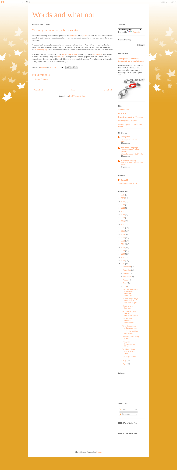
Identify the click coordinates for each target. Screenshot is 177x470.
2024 (123, 201)
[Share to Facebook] (74, 67)
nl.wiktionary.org (41, 50)
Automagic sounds (129, 356)
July (125, 283)
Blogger (99, 452)
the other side (97, 54)
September (127, 277)
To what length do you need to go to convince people (130, 301)
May (125, 361)
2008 (123, 254)
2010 (123, 247)
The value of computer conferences (128, 321)
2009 (123, 251)
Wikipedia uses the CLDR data (132, 154)
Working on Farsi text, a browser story (129, 351)
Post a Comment (41, 79)
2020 (123, 215)
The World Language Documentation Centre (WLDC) (130, 150)
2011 (123, 244)
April (125, 364)
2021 (123, 211)
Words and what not (63, 14)
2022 (123, 208)
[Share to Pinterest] (76, 67)
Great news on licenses (127, 307)
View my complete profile (127, 183)
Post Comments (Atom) (78, 96)
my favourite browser (69, 54)
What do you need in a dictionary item (130, 327)
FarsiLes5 (61, 57)
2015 (123, 231)
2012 (123, 241)
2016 (123, 228)
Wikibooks (73, 36)
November (127, 270)
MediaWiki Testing (128, 161)
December (127, 267)
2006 (123, 261)
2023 (123, 205)
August (126, 280)
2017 (123, 224)
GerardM (124, 180)
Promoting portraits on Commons (130, 117)
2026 (123, 195)
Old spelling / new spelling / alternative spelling (130, 313)
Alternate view (123, 110)
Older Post (108, 90)
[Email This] (66, 67)
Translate (136, 32)
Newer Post (38, 90)
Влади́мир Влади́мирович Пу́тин (129, 344)
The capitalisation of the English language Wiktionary (130, 292)
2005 (123, 264)
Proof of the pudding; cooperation (130, 332)
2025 (123, 198)
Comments (125, 414)
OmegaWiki (122, 113)
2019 (123, 218)
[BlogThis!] (69, 67)
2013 (123, 238)
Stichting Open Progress (127, 121)
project (85, 36)
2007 (123, 257)
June (125, 286)
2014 (123, 234)
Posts (123, 410)
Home (73, 90)
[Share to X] (71, 67)
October (126, 273)
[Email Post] (62, 67)
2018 (123, 221)
